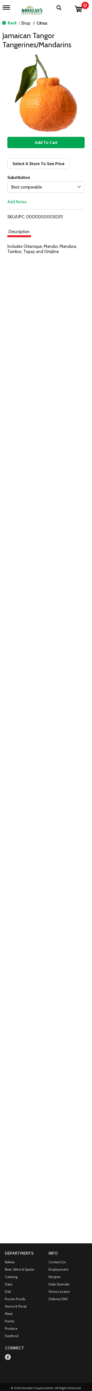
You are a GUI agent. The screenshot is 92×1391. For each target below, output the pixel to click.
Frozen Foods (15, 1299)
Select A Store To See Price (39, 163)
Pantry (9, 1321)
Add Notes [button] (17, 201)
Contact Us (57, 1262)
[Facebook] (8, 1357)
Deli (8, 1292)
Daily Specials (59, 1284)
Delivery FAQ (58, 1299)
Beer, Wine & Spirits (19, 1269)
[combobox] (46, 187)
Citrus (42, 23)
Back (12, 22)
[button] (46, 142)
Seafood (11, 1336)
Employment (58, 1269)
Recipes (55, 1277)
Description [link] (19, 231)
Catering (11, 1277)
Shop (25, 23)
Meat (9, 1314)
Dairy (9, 1284)
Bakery (10, 1262)
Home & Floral (15, 1306)
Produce (11, 1328)
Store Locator (59, 1292)
